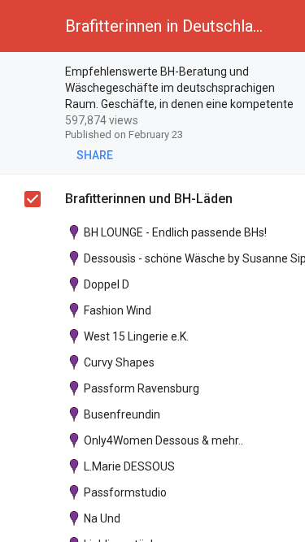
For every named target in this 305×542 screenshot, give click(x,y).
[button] (26, 26)
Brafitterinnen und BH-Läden (149, 198)
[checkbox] (33, 74)
